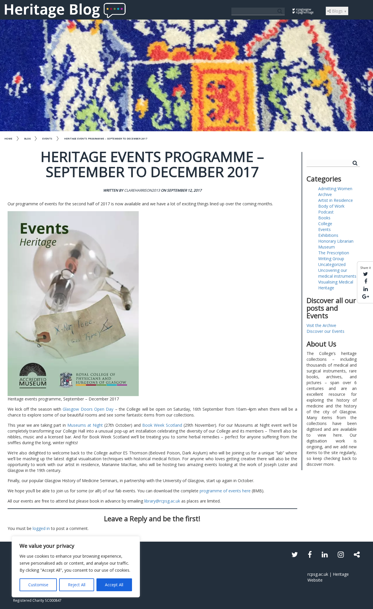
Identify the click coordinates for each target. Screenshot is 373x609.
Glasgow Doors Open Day (88, 409)
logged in (41, 528)
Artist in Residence (335, 200)
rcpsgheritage (304, 12)
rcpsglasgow (303, 9)
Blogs (339, 11)
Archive (325, 194)
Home (8, 138)
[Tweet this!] (365, 273)
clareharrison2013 (142, 190)
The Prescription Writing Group (333, 255)
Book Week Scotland (162, 425)
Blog (27, 138)
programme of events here (225, 491)
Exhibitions (328, 235)
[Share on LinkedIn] (365, 288)
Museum (326, 247)
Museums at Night (85, 425)
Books (324, 217)
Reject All (76, 584)
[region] (76, 566)
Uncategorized (332, 264)
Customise (38, 584)
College (325, 223)
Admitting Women (335, 188)
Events (47, 138)
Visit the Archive (321, 325)
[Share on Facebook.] (365, 281)
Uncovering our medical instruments (337, 273)
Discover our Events (325, 331)
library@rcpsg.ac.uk (162, 501)
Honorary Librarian (335, 241)
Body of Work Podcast (331, 209)
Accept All (114, 584)
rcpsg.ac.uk (317, 574)
